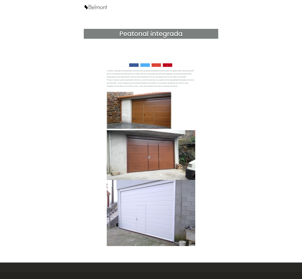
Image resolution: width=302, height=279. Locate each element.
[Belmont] (96, 6)
